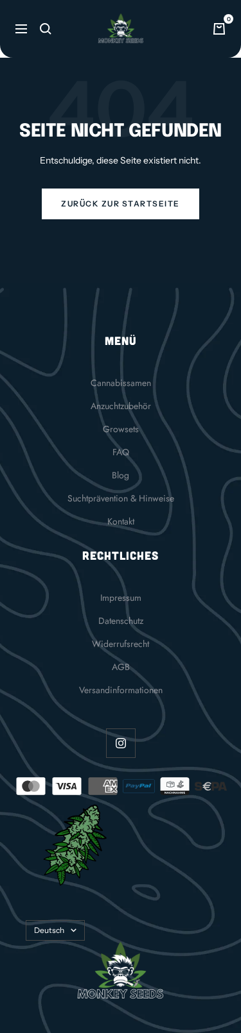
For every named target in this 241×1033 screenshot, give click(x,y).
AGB (121, 666)
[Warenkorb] (219, 29)
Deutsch (49, 930)
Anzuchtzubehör (121, 405)
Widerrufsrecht (120, 643)
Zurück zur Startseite (120, 203)
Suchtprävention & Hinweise (120, 498)
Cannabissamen (121, 382)
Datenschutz (120, 620)
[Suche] (45, 29)
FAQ (120, 452)
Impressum (120, 597)
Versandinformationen (121, 690)
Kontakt (120, 521)
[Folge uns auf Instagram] (120, 742)
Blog (120, 475)
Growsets (121, 429)
